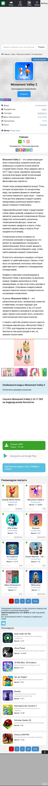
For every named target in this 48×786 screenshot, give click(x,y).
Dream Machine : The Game (36, 556)
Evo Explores (12, 556)
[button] (21, 372)
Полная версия (39, 59)
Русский (43, 125)
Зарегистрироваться (10, 613)
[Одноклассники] (20, 150)
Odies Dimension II (12, 585)
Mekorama (35, 585)
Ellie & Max (12, 528)
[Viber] (24, 150)
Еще (35, 601)
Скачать (24, 94)
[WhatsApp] (27, 150)
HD (2, 100)
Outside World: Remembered (12, 500)
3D (9, 100)
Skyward (35, 528)
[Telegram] (31, 150)
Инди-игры (15, 130)
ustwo (44, 109)
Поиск (41, 47)
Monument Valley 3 (36, 500)
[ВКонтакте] (17, 150)
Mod (5, 100)
